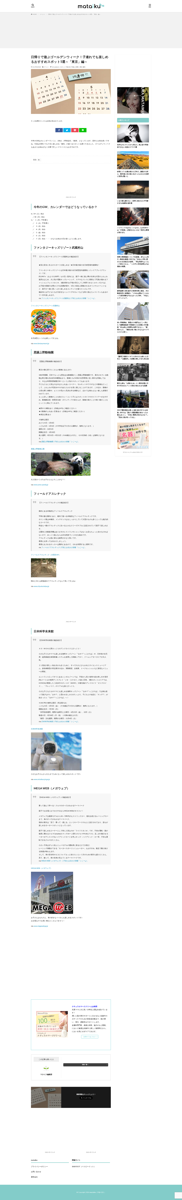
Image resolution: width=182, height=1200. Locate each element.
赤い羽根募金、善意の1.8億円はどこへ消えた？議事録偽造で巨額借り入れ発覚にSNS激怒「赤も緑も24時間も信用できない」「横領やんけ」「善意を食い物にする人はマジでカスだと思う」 (133, 327)
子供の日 (68, 67)
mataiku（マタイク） (97, 1192)
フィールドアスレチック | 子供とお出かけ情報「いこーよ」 (63, 547)
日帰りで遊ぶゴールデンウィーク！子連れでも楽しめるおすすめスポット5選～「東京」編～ (74, 14)
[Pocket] (75, 130)
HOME (35, 14)
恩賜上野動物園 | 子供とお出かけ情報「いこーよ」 (60, 442)
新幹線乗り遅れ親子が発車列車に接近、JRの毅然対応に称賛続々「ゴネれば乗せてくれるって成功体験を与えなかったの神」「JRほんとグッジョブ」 (133, 294)
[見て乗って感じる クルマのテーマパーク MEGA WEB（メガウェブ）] (52, 912)
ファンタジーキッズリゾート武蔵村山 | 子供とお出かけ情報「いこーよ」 (68, 298)
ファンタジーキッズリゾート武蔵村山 (45, 306)
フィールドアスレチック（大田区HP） (45, 555)
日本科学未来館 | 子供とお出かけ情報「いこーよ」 (60, 721)
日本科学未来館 (37, 729)
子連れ (73, 67)
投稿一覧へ (85, 1064)
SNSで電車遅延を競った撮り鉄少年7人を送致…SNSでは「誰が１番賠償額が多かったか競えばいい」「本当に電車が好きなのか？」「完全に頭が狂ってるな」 (133, 413)
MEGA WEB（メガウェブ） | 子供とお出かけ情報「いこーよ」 (64, 861)
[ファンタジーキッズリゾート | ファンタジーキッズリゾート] (43, 333)
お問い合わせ (36, 1172)
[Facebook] (59, 130)
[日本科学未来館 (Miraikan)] (56, 769)
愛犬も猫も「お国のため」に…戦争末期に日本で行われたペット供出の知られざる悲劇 (132, 384)
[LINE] (82, 130)
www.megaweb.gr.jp (40, 926)
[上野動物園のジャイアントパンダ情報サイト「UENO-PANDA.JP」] (61, 474)
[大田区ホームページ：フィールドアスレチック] (43, 576)
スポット (62, 67)
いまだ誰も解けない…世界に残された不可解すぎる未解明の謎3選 (132, 202)
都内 (84, 67)
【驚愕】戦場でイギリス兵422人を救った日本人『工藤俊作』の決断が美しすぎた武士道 (133, 357)
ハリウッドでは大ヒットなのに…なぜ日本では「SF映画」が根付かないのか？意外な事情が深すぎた (133, 230)
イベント (42, 14)
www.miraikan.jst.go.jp (41, 779)
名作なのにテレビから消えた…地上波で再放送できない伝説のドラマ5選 (132, 146)
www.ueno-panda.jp (40, 485)
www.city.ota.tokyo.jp (41, 586)
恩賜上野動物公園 (37, 449)
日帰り (77, 67)
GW (53, 67)
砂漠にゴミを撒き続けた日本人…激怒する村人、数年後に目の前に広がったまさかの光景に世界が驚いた (133, 174)
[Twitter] (67, 130)
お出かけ (56, 67)
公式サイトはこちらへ (89, 1036)
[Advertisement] (91, 31)
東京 (81, 67)
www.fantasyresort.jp (41, 343)
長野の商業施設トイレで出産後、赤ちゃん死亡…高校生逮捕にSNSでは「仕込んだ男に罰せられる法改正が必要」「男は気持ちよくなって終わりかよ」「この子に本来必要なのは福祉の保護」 (133, 261)
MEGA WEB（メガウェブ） (41, 868)
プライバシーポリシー (39, 1166)
